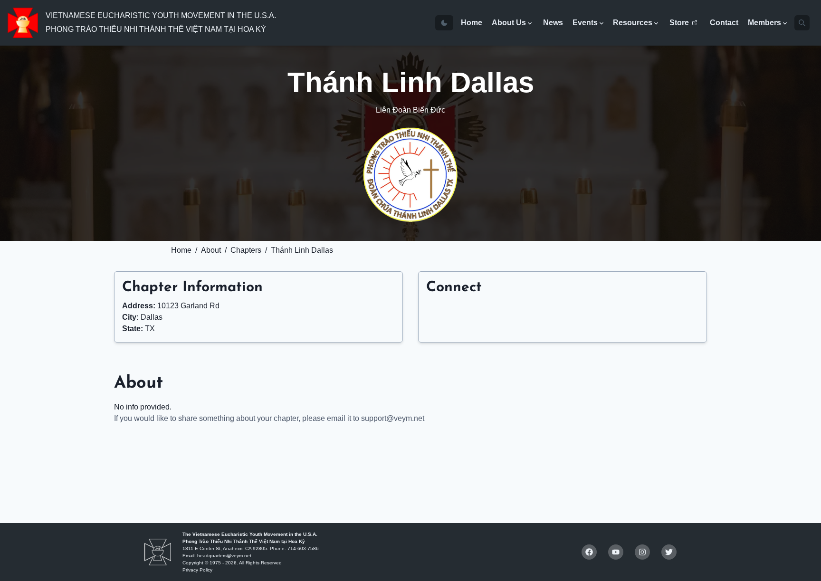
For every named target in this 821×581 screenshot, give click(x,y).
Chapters (245, 250)
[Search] (802, 22)
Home (471, 23)
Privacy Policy (197, 569)
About (211, 250)
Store (679, 23)
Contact (724, 23)
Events (585, 23)
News (553, 23)
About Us (509, 23)
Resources (632, 23)
